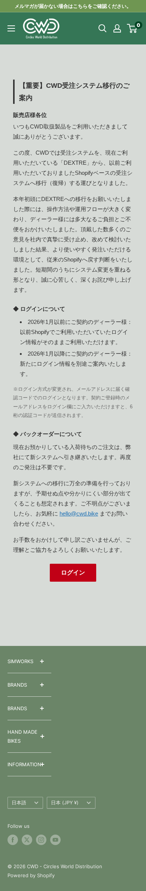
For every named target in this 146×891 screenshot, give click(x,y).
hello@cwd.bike (79, 513)
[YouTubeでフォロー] (55, 840)
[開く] (102, 28)
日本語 (19, 802)
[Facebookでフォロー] (12, 840)
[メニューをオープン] (11, 28)
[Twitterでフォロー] (27, 840)
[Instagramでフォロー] (41, 840)
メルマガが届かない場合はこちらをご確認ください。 (73, 6)
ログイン (73, 572)
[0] (132, 28)
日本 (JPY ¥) (65, 802)
